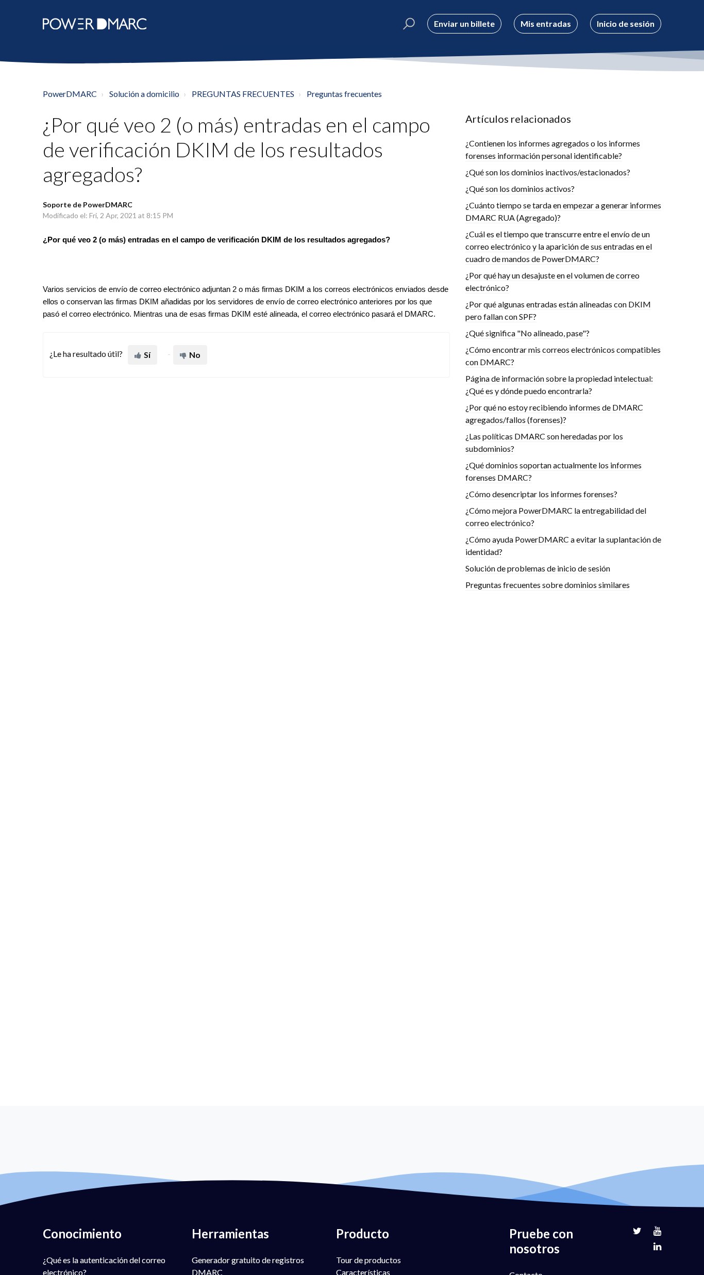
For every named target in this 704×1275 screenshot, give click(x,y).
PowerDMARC (70, 94)
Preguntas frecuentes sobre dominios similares (547, 585)
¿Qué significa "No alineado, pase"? (527, 333)
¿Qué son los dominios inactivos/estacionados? (547, 172)
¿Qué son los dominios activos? (520, 188)
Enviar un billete (464, 23)
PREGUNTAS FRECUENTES (243, 94)
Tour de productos (368, 1260)
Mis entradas (546, 23)
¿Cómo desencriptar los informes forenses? (541, 494)
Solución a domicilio (144, 94)
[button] (407, 23)
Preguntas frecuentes (344, 94)
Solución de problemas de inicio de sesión (537, 568)
